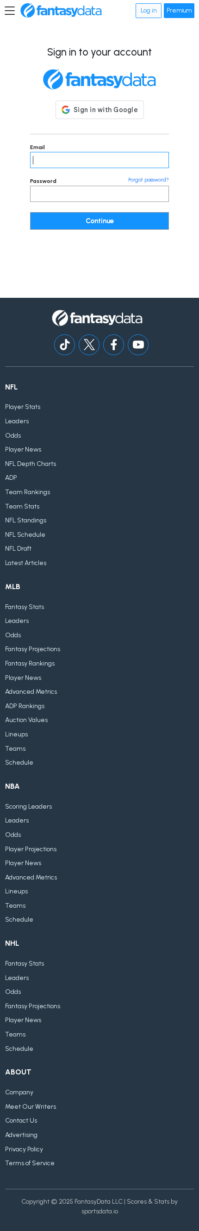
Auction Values (26, 720)
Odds (13, 436)
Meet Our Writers (30, 1107)
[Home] (61, 10)
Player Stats (22, 407)
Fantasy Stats (24, 607)
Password (43, 181)
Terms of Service (30, 1163)
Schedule (19, 762)
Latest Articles (25, 563)
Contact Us (21, 1120)
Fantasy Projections (32, 649)
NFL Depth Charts (30, 464)
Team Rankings (27, 492)
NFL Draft (18, 549)
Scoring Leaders (28, 806)
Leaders (17, 421)
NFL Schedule (25, 535)
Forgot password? (148, 180)
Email (37, 147)
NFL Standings (25, 520)
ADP (11, 478)
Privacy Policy (24, 1149)
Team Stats (22, 506)
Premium (179, 10)
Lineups (16, 734)
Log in (148, 10)
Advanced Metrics (31, 692)
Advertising (21, 1135)
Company (19, 1092)
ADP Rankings (24, 706)
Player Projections (30, 849)
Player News (23, 449)
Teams (15, 749)
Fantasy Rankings (30, 663)
